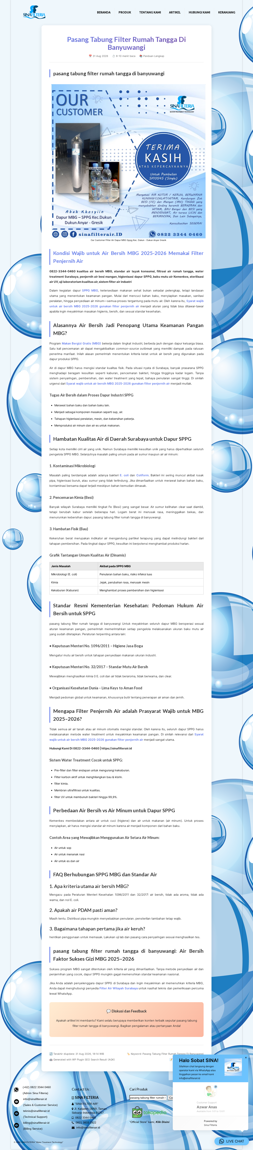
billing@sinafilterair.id (36, 1122)
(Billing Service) (32, 1128)
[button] (231, 1141)
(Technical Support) (35, 1116)
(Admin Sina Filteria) (35, 1093)
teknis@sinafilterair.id (36, 1110)
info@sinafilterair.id (35, 1099)
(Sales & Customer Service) (40, 1105)
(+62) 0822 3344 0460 (37, 1087)
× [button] (246, 1057)
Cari (171, 1097)
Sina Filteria (210, 1125)
